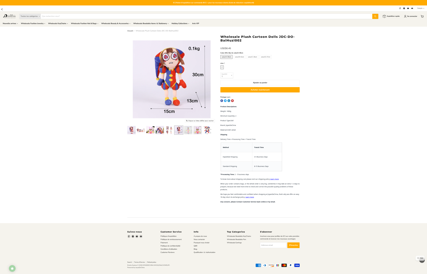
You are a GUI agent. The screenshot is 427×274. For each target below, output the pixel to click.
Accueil (130, 31)
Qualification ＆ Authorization (204, 252)
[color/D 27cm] (266, 59)
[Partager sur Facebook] (221, 100)
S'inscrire (293, 245)
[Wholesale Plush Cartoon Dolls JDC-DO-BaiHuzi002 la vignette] (131, 130)
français (419, 8)
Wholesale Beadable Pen (236, 239)
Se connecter (412, 16)
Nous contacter (199, 239)
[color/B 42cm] (240, 59)
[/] (222, 70)
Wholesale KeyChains (57, 23)
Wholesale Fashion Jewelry (32, 23)
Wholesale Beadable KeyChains (239, 236)
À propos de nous (200, 236)
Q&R (195, 246)
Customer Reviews (167, 252)
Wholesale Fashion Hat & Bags (84, 23)
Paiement (164, 243)
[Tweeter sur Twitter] (225, 100)
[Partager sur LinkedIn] (229, 100)
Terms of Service (139, 262)
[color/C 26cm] (253, 59)
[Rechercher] (375, 16)
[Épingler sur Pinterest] (232, 100)
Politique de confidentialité (170, 246)
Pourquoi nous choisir (201, 243)
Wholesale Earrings (234, 243)
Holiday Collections (180, 23)
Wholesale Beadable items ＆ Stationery (150, 23)
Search (129, 262)
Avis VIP (195, 23)
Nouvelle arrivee (10, 23)
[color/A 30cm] (226, 59)
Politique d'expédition (169, 236)
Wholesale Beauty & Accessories (115, 23)
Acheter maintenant (260, 89)
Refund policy (151, 262)
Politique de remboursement (171, 239)
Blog (195, 249)
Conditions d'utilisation (169, 249)
